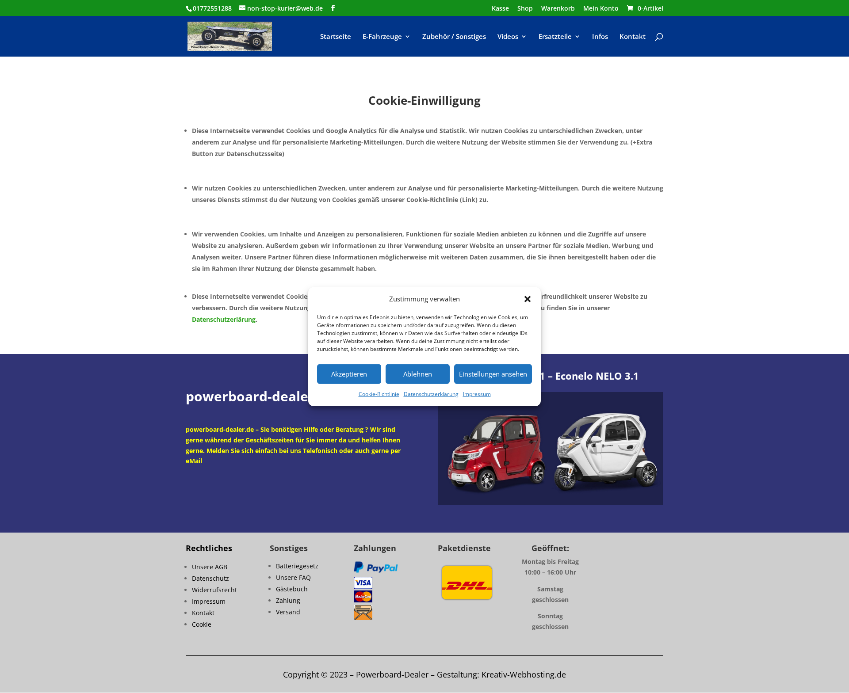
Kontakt (633, 37)
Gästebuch (292, 589)
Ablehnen (417, 373)
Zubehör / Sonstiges (454, 37)
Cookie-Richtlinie (379, 394)
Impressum (477, 394)
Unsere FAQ (293, 577)
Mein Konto (601, 8)
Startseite (335, 37)
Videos (507, 37)
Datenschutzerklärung (431, 394)
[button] (527, 299)
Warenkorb (558, 8)
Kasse (500, 8)
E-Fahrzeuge (382, 37)
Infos (600, 37)
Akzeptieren (349, 373)
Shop (525, 8)
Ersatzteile (555, 37)
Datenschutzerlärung (224, 319)
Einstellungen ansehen (493, 373)
